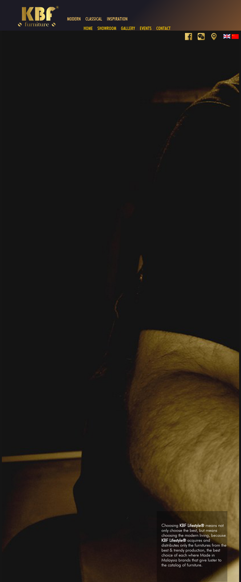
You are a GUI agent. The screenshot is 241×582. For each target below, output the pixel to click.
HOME (88, 28)
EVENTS (146, 28)
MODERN (74, 19)
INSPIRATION (117, 19)
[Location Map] (216, 39)
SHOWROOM (106, 28)
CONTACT (163, 28)
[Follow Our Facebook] (191, 39)
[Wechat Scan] (203, 39)
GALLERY (128, 28)
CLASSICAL (93, 19)
